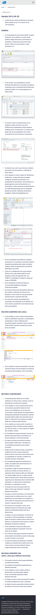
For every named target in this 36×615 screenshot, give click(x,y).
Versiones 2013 (11, 7)
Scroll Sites (4, 611)
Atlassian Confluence (13, 611)
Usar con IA (7, 12)
